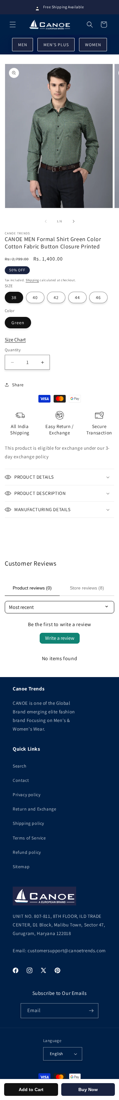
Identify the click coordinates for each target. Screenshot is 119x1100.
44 (77, 297)
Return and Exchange (34, 809)
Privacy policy (26, 794)
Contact (21, 780)
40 (35, 297)
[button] (13, 25)
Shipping (32, 280)
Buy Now (88, 1089)
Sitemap (21, 866)
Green (17, 322)
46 (98, 297)
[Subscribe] (91, 1010)
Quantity (13, 350)
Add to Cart (31, 1089)
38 (14, 297)
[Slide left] (46, 221)
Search (20, 766)
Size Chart (15, 339)
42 (56, 297)
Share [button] (18, 385)
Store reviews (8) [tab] (87, 587)
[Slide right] (74, 221)
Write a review (59, 638)
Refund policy (27, 852)
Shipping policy (28, 823)
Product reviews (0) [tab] (32, 587)
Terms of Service (29, 838)
